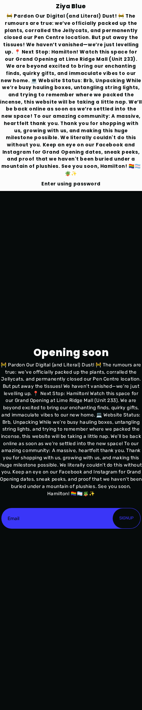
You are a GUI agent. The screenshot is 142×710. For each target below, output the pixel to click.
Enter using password (71, 184)
